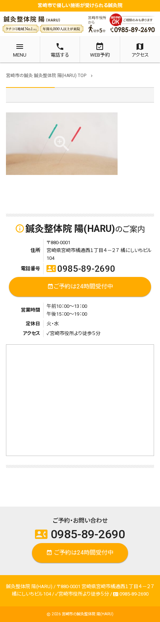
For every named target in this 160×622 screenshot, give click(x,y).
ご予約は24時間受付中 (80, 286)
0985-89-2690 (81, 269)
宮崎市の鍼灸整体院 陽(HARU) (87, 614)
